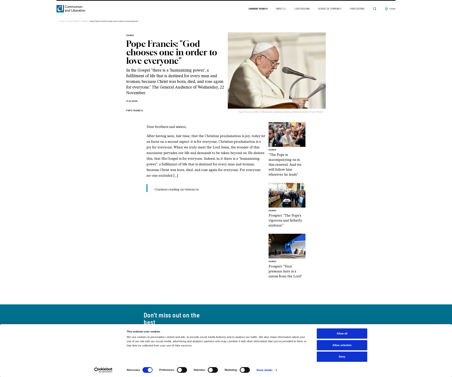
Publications (357, 8)
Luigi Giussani (302, 8)
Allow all (342, 333)
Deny (342, 356)
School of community (329, 8)
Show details (264, 370)
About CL (281, 8)
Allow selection (342, 345)
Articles (85, 21)
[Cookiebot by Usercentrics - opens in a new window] (103, 370)
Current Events (258, 8)
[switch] (182, 370)
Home (62, 21)
